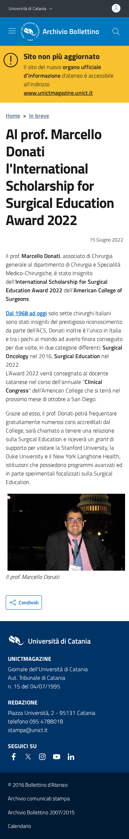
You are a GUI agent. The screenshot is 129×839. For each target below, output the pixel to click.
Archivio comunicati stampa (39, 798)
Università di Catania (27, 8)
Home (13, 115)
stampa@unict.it (28, 730)
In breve (39, 115)
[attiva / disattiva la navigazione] (12, 30)
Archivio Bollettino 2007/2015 (41, 812)
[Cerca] (116, 31)
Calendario (19, 826)
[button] (51, 9)
